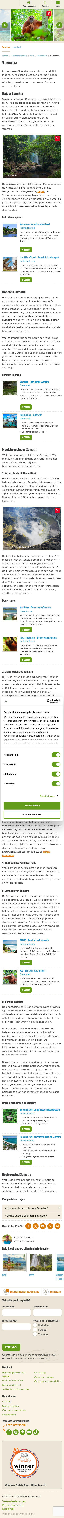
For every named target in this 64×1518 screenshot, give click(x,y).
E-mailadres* (9, 1320)
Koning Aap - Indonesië (31, 415)
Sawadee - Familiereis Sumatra (34, 382)
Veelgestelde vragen (14, 1501)
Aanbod (17, 47)
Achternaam (40, 1306)
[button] (5, 25)
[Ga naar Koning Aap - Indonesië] (10, 421)
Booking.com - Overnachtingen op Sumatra (40, 1137)
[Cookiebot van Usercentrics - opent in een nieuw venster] (46, 701)
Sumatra (6, 47)
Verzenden (11, 1347)
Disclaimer (8, 1508)
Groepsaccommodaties (47, 1381)
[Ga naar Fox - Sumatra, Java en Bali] (10, 977)
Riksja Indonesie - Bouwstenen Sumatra (38, 637)
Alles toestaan (32, 805)
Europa (42, 1329)
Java (31, 1275)
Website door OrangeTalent (18, 1513)
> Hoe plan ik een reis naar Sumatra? (26, 1208)
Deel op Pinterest (57, 138)
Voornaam (8, 1306)
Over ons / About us (14, 1410)
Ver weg (43, 1334)
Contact (6, 1401)
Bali (4, 1275)
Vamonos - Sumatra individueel (35, 224)
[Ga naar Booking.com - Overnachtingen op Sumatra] (10, 1143)
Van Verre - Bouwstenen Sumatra (35, 607)
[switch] (56, 764)
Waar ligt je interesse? (46, 1320)
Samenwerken (10, 1406)
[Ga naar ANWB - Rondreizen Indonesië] (10, 946)
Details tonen (47, 796)
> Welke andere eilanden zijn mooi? (26, 1215)
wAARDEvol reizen (13, 1380)
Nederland (44, 1325)
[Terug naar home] (8, 4)
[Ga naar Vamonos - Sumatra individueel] (10, 230)
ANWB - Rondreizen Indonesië (34, 940)
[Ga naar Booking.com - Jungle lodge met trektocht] (10, 1116)
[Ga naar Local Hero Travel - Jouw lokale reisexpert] (10, 264)
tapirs (41, 191)
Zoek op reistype (44, 1377)
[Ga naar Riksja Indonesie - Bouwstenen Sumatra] (10, 644)
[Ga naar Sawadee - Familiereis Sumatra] (10, 388)
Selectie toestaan (32, 814)
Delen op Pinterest (48, 13)
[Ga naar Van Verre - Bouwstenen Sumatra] (10, 613)
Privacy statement (12, 1505)
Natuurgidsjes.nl (11, 1385)
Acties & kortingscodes (15, 1389)
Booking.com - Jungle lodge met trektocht (40, 1110)
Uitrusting (40, 1372)
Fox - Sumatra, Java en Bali (32, 970)
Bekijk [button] (26, 249)
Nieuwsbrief (9, 1414)
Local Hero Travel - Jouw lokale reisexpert (39, 257)
